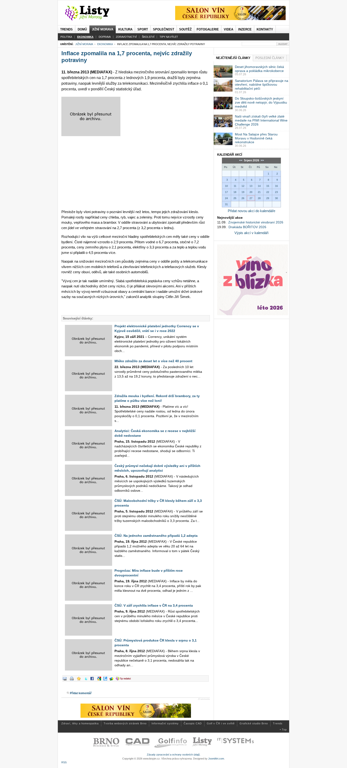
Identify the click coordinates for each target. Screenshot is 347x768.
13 (251, 186)
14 (259, 186)
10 (226, 186)
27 (251, 198)
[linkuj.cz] (106, 680)
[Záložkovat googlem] (100, 680)
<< (241, 160)
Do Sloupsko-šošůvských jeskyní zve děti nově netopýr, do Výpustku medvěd (261, 102)
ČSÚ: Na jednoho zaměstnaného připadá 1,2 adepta (156, 535)
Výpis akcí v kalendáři (251, 233)
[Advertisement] (135, 173)
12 (242, 186)
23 (276, 192)
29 (267, 198)
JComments (204, 699)
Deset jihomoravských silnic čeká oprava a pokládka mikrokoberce (259, 69)
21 (259, 192)
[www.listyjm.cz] (92, 13)
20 (251, 192)
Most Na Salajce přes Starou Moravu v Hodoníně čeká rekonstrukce (256, 138)
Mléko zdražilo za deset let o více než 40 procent (153, 361)
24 (226, 198)
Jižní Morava (84, 44)
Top (284, 729)
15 (267, 186)
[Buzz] (113, 680)
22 (267, 192)
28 (259, 198)
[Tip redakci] (124, 680)
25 (234, 198)
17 (226, 192)
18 (234, 192)
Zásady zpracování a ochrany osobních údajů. (173, 754)
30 (276, 198)
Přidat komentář (81, 693)
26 (242, 198)
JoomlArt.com (216, 758)
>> (262, 160)
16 (276, 186)
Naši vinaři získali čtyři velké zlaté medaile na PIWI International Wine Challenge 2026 (261, 120)
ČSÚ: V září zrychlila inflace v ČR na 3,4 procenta (153, 605)
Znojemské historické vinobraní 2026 (255, 222)
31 (226, 204)
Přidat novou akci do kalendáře (251, 211)
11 (235, 186)
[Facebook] (93, 680)
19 (242, 192)
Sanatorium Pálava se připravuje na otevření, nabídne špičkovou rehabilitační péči (261, 85)
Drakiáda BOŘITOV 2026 (247, 227)
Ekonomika (105, 44)
